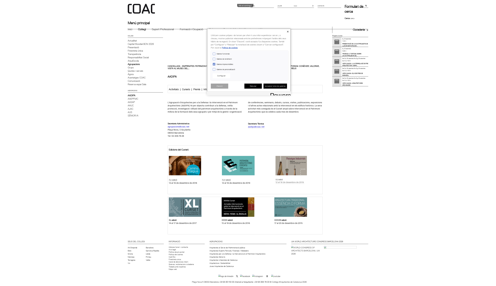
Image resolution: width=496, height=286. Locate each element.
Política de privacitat (176, 252)
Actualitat (132, 40)
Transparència (134, 54)
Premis (196, 89)
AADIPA (131, 95)
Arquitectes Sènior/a (217, 257)
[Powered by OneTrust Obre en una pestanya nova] (280, 93)
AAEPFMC (133, 98)
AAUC (131, 105)
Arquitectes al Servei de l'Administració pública (227, 247)
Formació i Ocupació (191, 29)
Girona (130, 254)
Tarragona (131, 260)
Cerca (347, 18)
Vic (129, 263)
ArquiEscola (133, 60)
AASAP (131, 102)
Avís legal (172, 249)
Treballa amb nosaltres (177, 267)
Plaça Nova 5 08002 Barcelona (205, 281)
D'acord (220, 86)
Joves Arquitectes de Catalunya (222, 266)
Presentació (133, 47)
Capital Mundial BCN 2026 (141, 43)
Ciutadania (359, 29)
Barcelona (149, 247)
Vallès (148, 260)
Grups (131, 67)
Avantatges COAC (137, 77)
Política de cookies (176, 254)
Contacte (321, 6)
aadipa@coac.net (256, 126)
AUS (130, 112)
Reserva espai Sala (137, 84)
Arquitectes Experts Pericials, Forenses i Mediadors (229, 251)
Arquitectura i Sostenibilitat (220, 263)
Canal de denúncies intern (178, 262)
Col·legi (142, 29)
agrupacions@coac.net (178, 126)
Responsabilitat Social (138, 57)
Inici (130, 29)
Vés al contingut (245, 5)
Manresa (131, 257)
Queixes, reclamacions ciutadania (181, 264)
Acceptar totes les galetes (275, 86)
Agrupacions (134, 64)
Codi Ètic (172, 257)
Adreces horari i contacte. (178, 247)
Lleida (148, 254)
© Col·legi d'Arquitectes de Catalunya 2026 (288, 281)
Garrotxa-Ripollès (152, 251)
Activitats (174, 89)
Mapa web (173, 269)
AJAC (130, 108)
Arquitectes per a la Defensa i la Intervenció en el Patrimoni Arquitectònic (238, 254)
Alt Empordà (132, 247)
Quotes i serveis (135, 70)
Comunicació (134, 80)
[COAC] (188, 10)
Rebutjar (253, 86)
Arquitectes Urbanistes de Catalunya (223, 260)
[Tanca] (288, 31)
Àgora (131, 74)
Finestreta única (135, 50)
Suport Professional (163, 29)
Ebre (129, 251)
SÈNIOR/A (133, 115)
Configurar (221, 76)
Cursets (186, 89)
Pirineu (148, 257)
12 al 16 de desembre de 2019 (290, 182)
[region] (249, 62)
